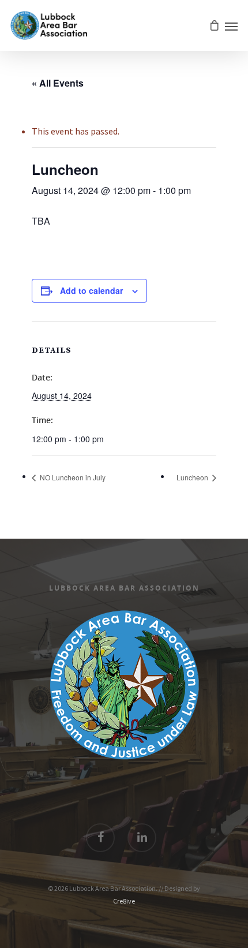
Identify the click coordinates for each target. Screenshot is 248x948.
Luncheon (193, 477)
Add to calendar (91, 290)
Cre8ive (124, 901)
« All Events (58, 82)
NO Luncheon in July (72, 477)
